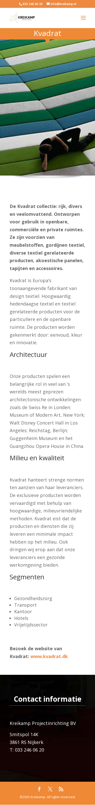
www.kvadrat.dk (49, 656)
